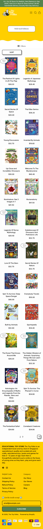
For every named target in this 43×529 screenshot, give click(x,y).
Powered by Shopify (27, 514)
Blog (25, 488)
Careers (27, 485)
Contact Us (6, 478)
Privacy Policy (7, 491)
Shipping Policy (8, 481)
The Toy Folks (13, 514)
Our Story (27, 478)
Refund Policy (7, 485)
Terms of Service (8, 488)
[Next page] (39, 437)
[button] (35, 12)
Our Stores (28, 481)
